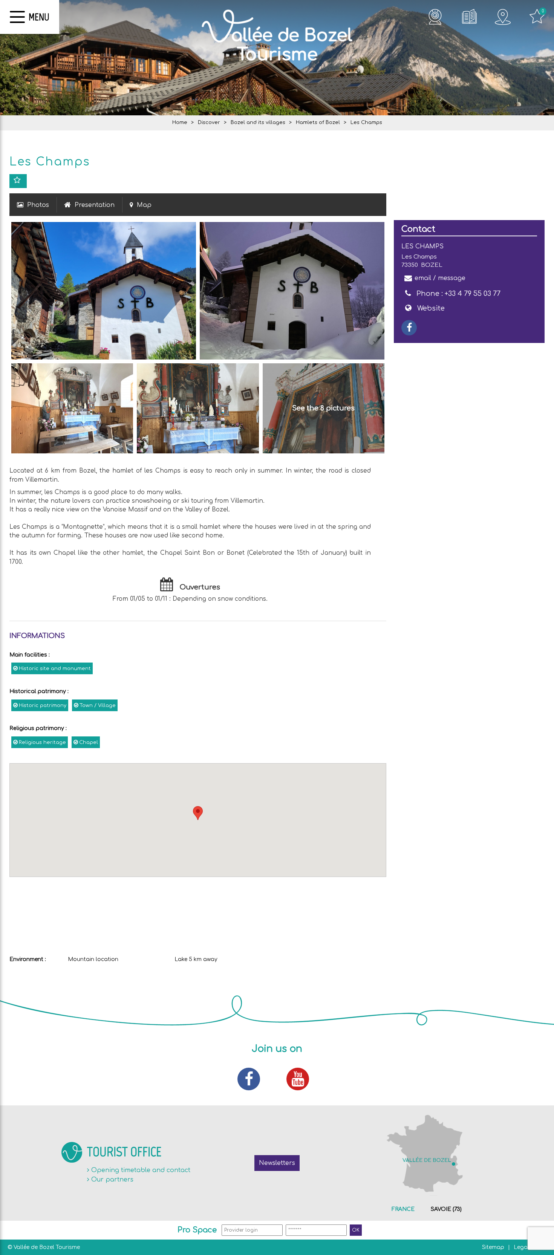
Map (144, 205)
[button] (198, 813)
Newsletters (277, 1163)
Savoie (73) (446, 1209)
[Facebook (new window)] (252, 1079)
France (403, 1209)
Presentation (95, 205)
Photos (38, 205)
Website (431, 308)
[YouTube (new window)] (301, 1079)
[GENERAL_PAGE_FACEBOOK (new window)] (409, 327)
